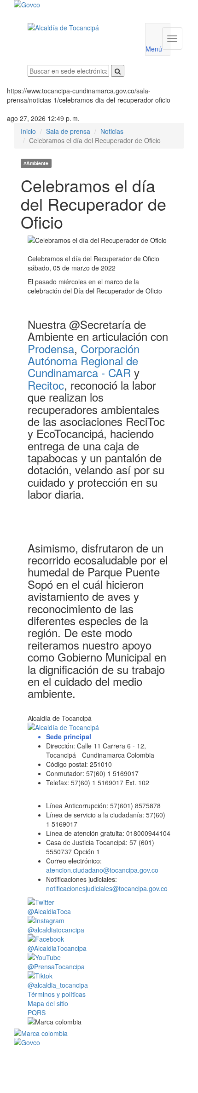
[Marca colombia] (99, 1033)
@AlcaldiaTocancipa (57, 948)
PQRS (37, 1012)
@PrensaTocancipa (56, 966)
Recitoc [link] (46, 385)
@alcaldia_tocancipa (58, 984)
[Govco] (85, 4)
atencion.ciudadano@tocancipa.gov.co (102, 869)
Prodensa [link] (51, 348)
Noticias (111, 131)
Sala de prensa (68, 131)
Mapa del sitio (48, 1003)
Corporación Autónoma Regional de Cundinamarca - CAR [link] (84, 360)
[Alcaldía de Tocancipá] (79, 27)
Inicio (28, 131)
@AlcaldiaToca (49, 911)
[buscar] (117, 71)
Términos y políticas (57, 994)
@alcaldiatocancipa (56, 929)
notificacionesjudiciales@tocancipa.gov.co (107, 888)
